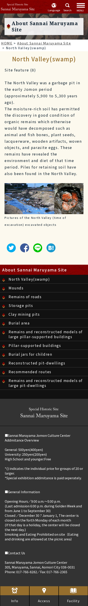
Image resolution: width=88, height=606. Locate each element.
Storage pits (21, 305)
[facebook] (23, 250)
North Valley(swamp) (29, 279)
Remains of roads (25, 296)
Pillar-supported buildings (35, 345)
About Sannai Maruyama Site (34, 270)
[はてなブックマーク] (50, 250)
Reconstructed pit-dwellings (37, 362)
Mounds (16, 287)
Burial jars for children (30, 354)
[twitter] (10, 250)
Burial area (19, 322)
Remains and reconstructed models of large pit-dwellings (46, 383)
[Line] (36, 250)
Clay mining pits (24, 314)
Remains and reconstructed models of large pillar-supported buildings (46, 334)
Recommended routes (30, 371)
